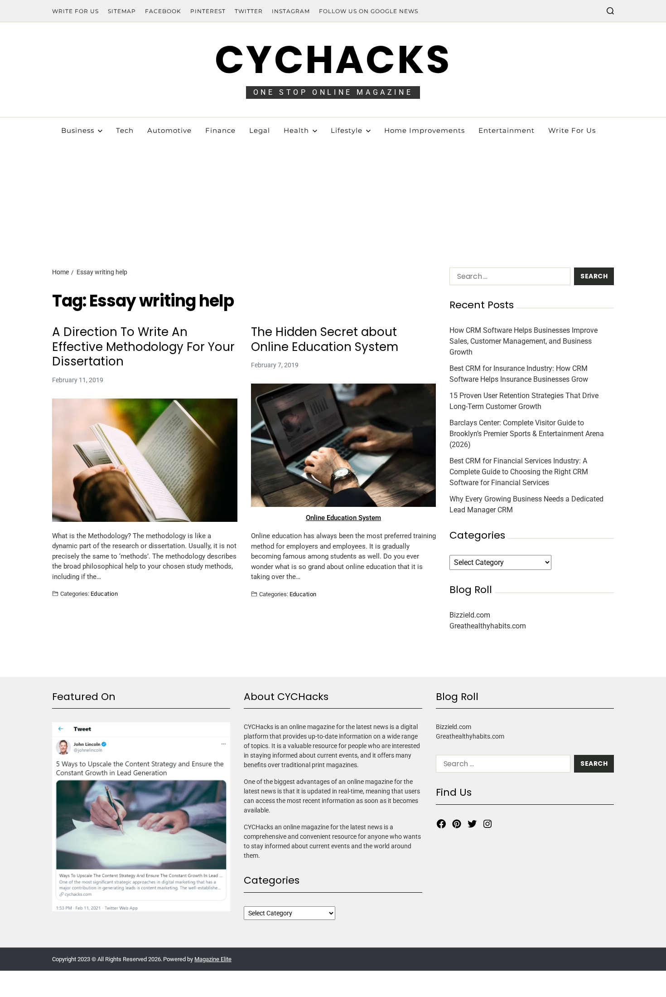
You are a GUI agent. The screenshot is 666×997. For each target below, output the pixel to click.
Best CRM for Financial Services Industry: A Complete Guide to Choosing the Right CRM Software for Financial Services (518, 472)
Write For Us (75, 11)
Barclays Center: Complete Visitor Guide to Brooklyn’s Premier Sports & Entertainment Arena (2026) (526, 433)
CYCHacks (333, 59)
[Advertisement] (333, 185)
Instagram (291, 11)
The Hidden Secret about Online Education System (324, 339)
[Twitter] (472, 823)
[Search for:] (508, 278)
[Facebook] (441, 823)
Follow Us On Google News (368, 11)
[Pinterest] (456, 823)
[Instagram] (487, 823)
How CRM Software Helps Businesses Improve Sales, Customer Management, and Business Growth (523, 341)
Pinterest (208, 11)
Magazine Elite (213, 959)
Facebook (163, 11)
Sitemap (122, 11)
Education (104, 593)
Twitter (249, 11)
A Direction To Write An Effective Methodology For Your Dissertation (143, 347)
